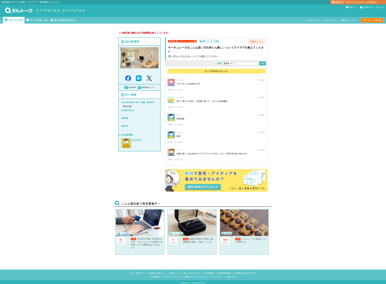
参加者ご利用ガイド (157, 273)
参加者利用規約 (224, 273)
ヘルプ (381, 7)
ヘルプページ (217, 277)
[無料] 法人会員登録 (372, 20)
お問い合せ (230, 277)
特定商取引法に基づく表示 (245, 273)
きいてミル (13, 20)
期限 (139, 87)
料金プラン (353, 7)
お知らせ (338, 2)
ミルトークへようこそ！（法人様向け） (362, 2)
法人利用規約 (209, 273)
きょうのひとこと (62, 20)
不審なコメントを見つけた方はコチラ (184, 273)
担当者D (137, 140)
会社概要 (155, 277)
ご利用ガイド (368, 7)
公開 (126, 87)
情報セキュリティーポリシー (196, 277)
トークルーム (36, 20)
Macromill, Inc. (186, 283)
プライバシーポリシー (172, 277)
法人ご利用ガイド (138, 273)
